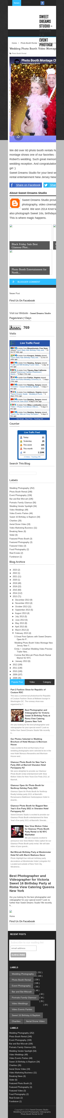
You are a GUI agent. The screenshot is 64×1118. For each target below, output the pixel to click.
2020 (15, 580)
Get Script (20, 419)
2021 (15, 576)
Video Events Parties (19, 513)
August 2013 (21, 613)
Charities (13, 520)
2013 (15, 596)
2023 (15, 570)
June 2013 (20, 620)
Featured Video (16, 546)
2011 (15, 668)
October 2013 (21, 606)
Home (12, 916)
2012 (15, 664)
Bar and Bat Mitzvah (18, 499)
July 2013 (20, 616)
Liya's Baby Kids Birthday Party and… (31, 350)
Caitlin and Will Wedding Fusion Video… (26, 365)
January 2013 (21, 661)
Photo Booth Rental (18, 492)
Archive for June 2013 (19, 401)
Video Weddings (16, 510)
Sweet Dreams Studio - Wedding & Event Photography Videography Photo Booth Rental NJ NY (32, 1112)
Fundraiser (14, 557)
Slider (12, 535)
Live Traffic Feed (29, 343)
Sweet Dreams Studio (40, 313)
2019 (15, 583)
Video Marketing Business (21, 528)
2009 (15, 674)
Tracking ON (38, 419)
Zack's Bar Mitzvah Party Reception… (25, 414)
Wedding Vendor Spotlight (21, 506)
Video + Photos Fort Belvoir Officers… (25, 407)
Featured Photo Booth (19, 539)
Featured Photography (19, 542)
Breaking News (16, 531)
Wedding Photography (19, 488)
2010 (15, 671)
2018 (15, 586)
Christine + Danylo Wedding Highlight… (26, 387)
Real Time (28, 419)
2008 (15, 678)
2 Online (27, 457)
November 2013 (22, 603)
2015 (15, 590)
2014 (15, 593)
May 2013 (20, 623)
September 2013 (23, 610)
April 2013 (20, 626)
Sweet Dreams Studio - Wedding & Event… (27, 394)
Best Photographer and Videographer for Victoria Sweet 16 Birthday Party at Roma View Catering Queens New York (31, 883)
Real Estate (14, 553)
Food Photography (17, 549)
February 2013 (22, 633)
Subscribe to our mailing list (27, 942)
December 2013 (22, 600)
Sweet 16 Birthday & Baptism (22, 517)
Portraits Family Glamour (20, 502)
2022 (15, 573)
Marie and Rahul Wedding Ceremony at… (26, 379)
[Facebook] (42, 3)
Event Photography (18, 495)
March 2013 (20, 630)
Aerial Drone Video (17, 524)
